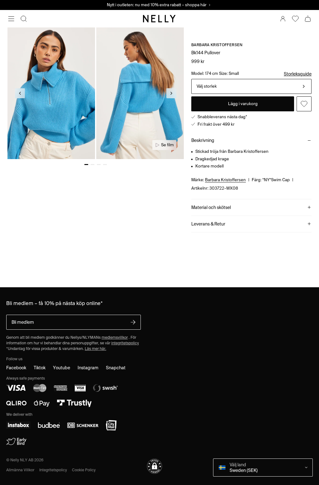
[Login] (283, 18)
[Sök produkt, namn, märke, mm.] (23, 18)
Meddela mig (209, 146)
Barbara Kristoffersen (225, 224)
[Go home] (159, 18)
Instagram (88, 412)
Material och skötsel (211, 252)
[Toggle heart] (304, 146)
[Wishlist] (295, 18)
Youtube (61, 412)
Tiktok (39, 412)
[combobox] (251, 111)
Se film (167, 145)
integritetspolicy (125, 388)
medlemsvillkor (115, 382)
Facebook (16, 412)
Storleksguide (298, 74)
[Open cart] (308, 18)
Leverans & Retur (208, 269)
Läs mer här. (95, 393)
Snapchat (116, 412)
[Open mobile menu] (11, 18)
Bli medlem (23, 367)
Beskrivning (202, 185)
